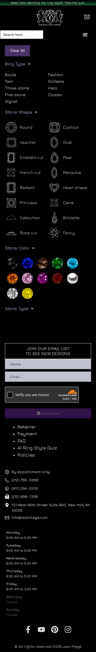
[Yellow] (27, 292)
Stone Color (17, 248)
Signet (11, 101)
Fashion (55, 74)
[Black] (12, 262)
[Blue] (27, 262)
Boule (10, 74)
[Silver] (72, 277)
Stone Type (17, 308)
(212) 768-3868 (25, 480)
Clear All (17, 50)
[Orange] (12, 277)
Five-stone (15, 94)
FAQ (21, 440)
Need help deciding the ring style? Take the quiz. (48, 2)
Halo (52, 87)
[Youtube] (41, 629)
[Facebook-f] (28, 629)
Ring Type (15, 63)
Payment (27, 433)
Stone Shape (18, 112)
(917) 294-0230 (25, 488)
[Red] (57, 277)
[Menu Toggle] (85, 34)
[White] (12, 292)
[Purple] (42, 277)
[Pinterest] (54, 629)
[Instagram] (68, 629)
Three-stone (17, 87)
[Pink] (27, 277)
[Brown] (42, 262)
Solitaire (56, 81)
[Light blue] (72, 262)
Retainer (26, 426)
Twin (9, 81)
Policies (26, 455)
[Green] (57, 262)
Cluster (55, 94)
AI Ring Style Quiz (37, 447)
